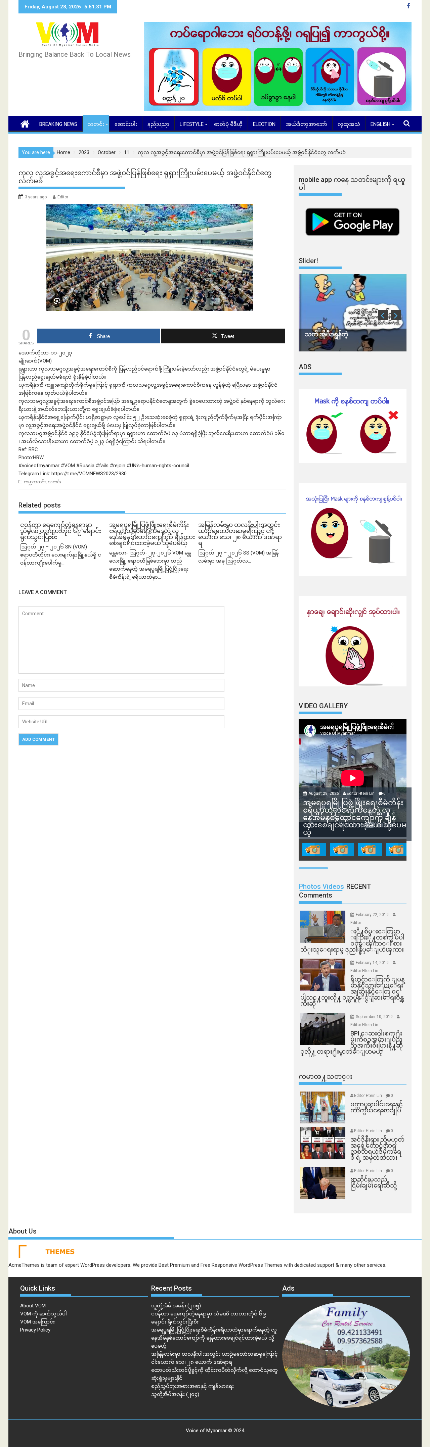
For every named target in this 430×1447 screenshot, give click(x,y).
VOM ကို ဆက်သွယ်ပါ (43, 1314)
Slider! (308, 261)
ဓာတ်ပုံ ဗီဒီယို (228, 124)
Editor (62, 197)
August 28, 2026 (324, 793)
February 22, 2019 (373, 914)
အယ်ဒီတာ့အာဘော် (306, 124)
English (380, 124)
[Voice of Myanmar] (25, 123)
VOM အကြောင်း (37, 1322)
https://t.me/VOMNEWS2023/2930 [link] (89, 474)
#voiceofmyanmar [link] (38, 466)
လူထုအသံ (349, 124)
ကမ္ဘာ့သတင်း (35, 482)
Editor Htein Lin (361, 793)
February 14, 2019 (373, 962)
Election (264, 124)
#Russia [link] (85, 466)
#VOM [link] (68, 466)
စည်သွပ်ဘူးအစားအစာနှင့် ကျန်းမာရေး (192, 1386)
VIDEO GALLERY (323, 706)
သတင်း (96, 124)
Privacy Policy (35, 1330)
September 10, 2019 (375, 1016)
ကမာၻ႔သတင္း (325, 1076)
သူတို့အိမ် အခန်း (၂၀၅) (176, 1306)
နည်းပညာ (158, 124)
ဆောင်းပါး (126, 124)
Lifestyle (192, 124)
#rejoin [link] (117, 466)
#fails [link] (102, 466)
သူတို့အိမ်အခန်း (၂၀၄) (175, 1394)
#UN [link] (131, 466)
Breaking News (58, 124)
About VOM (33, 1306)
